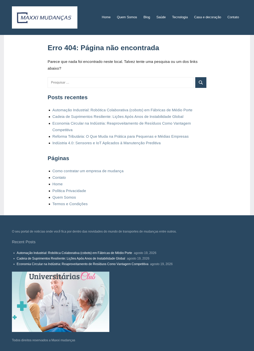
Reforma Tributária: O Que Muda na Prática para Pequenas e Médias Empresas (121, 136)
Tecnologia (180, 17)
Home (106, 17)
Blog (146, 17)
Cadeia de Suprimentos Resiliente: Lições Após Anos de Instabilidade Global (118, 116)
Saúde (161, 17)
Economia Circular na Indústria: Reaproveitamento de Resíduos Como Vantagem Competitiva (83, 264)
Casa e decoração (207, 17)
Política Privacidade (69, 191)
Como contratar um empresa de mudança (88, 171)
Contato (233, 17)
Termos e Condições (70, 204)
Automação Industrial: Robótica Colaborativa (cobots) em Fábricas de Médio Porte (122, 110)
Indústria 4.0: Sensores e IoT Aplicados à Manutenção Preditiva (107, 143)
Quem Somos (127, 17)
